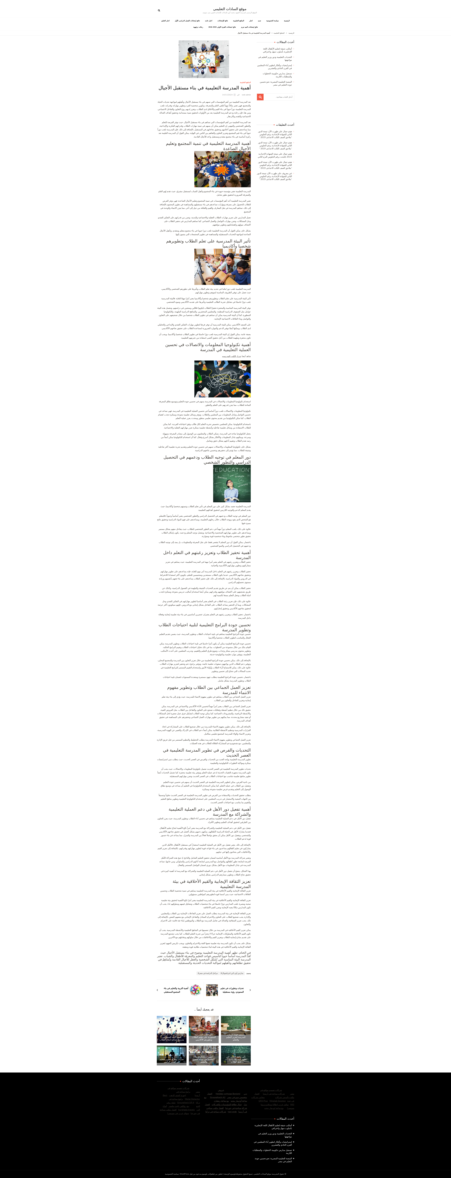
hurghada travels (186, 1109)
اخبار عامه (208, 21)
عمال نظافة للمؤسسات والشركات (227, 1104)
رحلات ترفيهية (198, 27)
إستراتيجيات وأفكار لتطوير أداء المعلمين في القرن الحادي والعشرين (274, 67)
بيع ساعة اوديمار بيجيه (274, 1108)
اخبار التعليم (165, 21)
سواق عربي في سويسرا (178, 1113)
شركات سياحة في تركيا (215, 1111)
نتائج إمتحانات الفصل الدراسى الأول (187, 21)
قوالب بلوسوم (207, 1174)
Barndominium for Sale (289, 112)
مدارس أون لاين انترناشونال (232, 973)
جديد (259, 21)
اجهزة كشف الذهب (177, 1095)
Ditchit (281, 112)
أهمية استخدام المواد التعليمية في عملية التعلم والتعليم (204, 1059)
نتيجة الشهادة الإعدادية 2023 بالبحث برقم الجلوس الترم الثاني (275, 155)
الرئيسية (287, 21)
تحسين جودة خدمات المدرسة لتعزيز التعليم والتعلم (235, 1037)
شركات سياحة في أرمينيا (274, 1093)
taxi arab (232, 1111)
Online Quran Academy (261, 112)
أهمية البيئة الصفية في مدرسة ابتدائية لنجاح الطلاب (171, 1038)
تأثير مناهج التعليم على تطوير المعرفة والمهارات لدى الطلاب (236, 1059)
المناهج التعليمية (238, 21)
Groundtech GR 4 (185, 1102)
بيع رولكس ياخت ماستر (179, 1106)
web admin (246, 95)
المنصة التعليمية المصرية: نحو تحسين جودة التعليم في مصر (276, 83)
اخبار (251, 21)
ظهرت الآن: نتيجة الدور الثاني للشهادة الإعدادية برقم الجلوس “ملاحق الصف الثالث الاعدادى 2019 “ (275, 134)
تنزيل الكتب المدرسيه (231, 356)
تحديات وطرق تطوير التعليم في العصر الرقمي (172, 1060)
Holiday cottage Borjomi (228, 1093)
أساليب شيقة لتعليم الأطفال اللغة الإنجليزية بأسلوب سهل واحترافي (277, 50)
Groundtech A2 (217, 1097)
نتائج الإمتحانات (223, 21)
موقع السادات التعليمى (229, 9)
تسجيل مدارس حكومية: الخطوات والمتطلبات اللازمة (277, 75)
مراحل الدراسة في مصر (208, 973)
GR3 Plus (263, 1101)
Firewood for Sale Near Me (272, 112)
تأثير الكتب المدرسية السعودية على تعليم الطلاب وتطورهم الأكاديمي (204, 1037)
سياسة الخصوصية (272, 21)
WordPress (184, 1174)
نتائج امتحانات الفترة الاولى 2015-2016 (222, 27)
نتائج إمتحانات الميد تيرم (249, 27)
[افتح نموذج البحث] (159, 10)
